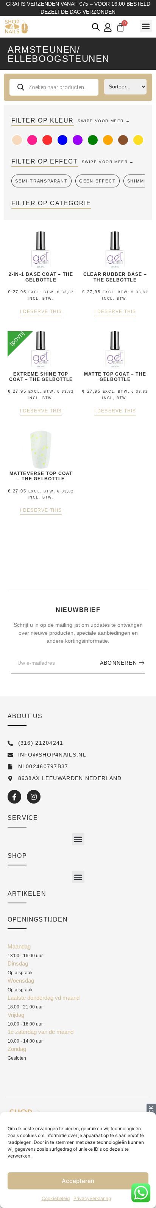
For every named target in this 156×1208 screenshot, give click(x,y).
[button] (146, 26)
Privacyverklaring (92, 1198)
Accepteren (78, 1180)
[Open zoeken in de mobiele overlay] (96, 27)
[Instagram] (34, 797)
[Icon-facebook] (14, 797)
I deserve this (41, 311)
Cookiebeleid (56, 1198)
